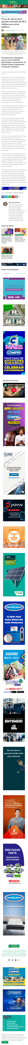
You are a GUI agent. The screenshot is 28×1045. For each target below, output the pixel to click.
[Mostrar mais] (19, 196)
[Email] (16, 196)
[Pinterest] (13, 196)
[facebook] (9, 960)
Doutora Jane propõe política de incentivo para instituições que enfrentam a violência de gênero (6, 239)
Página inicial (4, 16)
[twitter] (12, 960)
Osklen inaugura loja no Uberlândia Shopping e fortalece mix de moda (7, 257)
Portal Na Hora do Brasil (18, 192)
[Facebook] (2, 196)
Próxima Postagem (21, 273)
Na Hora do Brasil (13, 16)
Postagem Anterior (6, 273)
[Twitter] (6, 196)
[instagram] (19, 960)
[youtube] (15, 960)
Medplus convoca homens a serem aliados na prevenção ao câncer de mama (20, 239)
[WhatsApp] (9, 196)
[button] (2, 2)
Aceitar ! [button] (5, 1042)
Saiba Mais (19, 1040)
